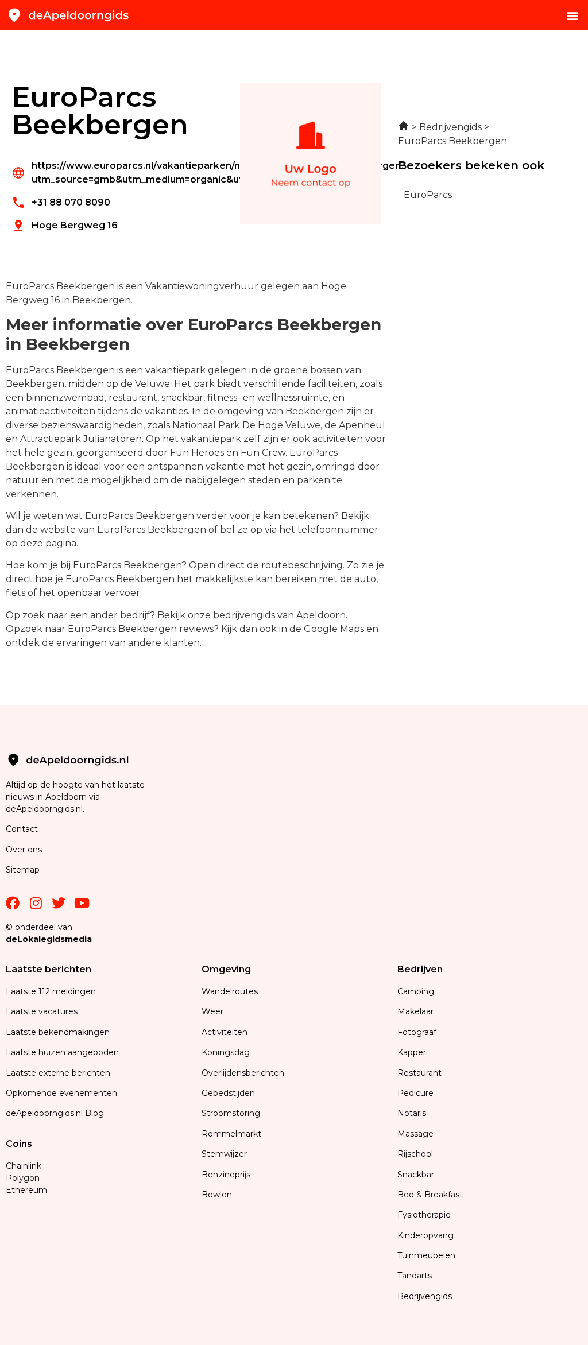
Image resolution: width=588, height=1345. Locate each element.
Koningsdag (226, 1052)
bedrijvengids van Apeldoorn (279, 615)
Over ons (24, 849)
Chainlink (23, 1166)
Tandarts (414, 1275)
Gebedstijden (228, 1093)
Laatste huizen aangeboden (62, 1052)
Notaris (411, 1113)
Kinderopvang (425, 1235)
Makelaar (415, 1011)
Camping (416, 991)
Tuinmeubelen (426, 1255)
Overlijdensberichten (244, 1073)
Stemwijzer (224, 1154)
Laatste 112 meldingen (51, 991)
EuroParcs (428, 194)
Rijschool (415, 1154)
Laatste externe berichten (58, 1073)
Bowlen (217, 1194)
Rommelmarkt (233, 1134)
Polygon (23, 1178)
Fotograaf (418, 1032)
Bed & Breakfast (430, 1194)
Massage (415, 1134)
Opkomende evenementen (61, 1093)
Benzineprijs (226, 1174)
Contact (22, 829)
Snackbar (415, 1174)
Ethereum (26, 1190)
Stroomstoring (231, 1113)
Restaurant (419, 1073)
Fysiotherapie (424, 1215)
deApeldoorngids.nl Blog (55, 1113)
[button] (572, 15)
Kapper (412, 1052)
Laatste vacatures (42, 1011)
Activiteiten (224, 1032)
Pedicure (415, 1093)
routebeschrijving (302, 565)
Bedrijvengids (424, 1296)
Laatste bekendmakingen (58, 1032)
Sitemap (24, 870)
